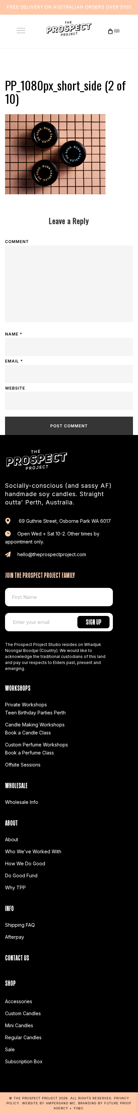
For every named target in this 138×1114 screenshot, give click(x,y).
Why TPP (15, 887)
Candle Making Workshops (35, 724)
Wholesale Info (21, 802)
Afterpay (14, 937)
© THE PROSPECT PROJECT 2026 (38, 1098)
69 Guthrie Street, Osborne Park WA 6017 (64, 521)
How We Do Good (25, 863)
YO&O (78, 1108)
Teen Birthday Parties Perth (35, 712)
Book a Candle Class (28, 732)
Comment (17, 241)
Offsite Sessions (23, 764)
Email (14, 361)
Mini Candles (19, 1025)
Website (15, 388)
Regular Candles (23, 1037)
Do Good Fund (21, 875)
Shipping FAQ (20, 925)
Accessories (18, 1001)
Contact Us (17, 957)
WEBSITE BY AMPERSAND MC (48, 1103)
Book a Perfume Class (29, 752)
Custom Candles (23, 1013)
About (11, 839)
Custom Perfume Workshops (36, 744)
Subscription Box (24, 1061)
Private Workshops (26, 704)
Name (13, 334)
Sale (10, 1049)
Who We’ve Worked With (33, 851)
